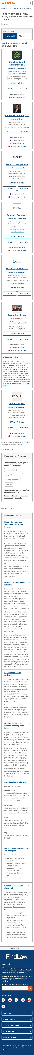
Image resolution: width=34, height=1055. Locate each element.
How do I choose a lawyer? (15, 782)
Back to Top (18, 948)
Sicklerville (18, 498)
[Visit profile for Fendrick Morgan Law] (17, 157)
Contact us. (23, 972)
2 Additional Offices (17, 283)
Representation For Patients (12, 674)
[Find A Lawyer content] (30, 1019)
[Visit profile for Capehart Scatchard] (17, 208)
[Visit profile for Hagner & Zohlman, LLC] (17, 108)
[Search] (30, 3)
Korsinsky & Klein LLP (17, 268)
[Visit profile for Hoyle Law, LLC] (17, 396)
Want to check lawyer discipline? (13, 886)
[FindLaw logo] (11, 3)
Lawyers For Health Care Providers (14, 583)
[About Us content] (30, 1013)
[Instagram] (23, 1000)
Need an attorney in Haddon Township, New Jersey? (14, 725)
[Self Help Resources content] (30, 1025)
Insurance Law (10, 470)
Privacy (11, 1048)
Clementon (24, 496)
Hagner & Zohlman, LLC (17, 115)
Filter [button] (6, 24)
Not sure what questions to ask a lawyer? (16, 849)
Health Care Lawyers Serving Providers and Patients (13, 524)
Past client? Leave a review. (17, 68)
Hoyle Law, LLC (17, 403)
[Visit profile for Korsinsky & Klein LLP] (17, 261)
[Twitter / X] (16, 1000)
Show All (4, 509)
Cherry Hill (14, 496)
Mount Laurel (8, 498)
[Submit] (30, 988)
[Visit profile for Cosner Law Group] (17, 308)
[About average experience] (24, 97)
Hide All (12, 509)
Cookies (5, 1050)
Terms (4, 1048)
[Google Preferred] (3, 1006)
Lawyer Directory (6, 8)
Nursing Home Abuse (12, 480)
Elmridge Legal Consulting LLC (17, 63)
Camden (6, 496)
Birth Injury (9, 484)
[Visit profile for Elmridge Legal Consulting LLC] (17, 55)
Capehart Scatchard (17, 215)
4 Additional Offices (17, 232)
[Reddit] (29, 1000)
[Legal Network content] (30, 1037)
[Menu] (3, 3)
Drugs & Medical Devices (13, 475)
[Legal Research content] (30, 1031)
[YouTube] (10, 1000)
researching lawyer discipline (14, 907)
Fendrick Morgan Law (17, 164)
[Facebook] (3, 1000)
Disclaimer (19, 1048)
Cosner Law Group (17, 314)
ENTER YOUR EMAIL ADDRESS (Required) (15, 985)
